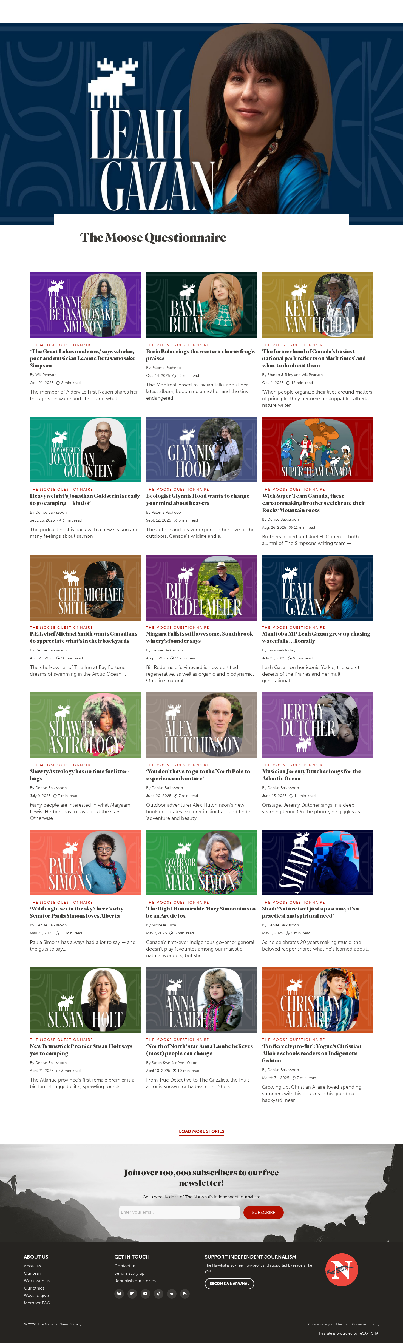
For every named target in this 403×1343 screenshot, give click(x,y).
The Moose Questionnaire (61, 345)
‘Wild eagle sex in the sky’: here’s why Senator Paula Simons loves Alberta (76, 912)
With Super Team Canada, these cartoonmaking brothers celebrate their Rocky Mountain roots (313, 502)
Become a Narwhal (229, 1283)
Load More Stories (201, 1131)
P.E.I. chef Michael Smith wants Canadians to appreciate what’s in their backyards (83, 637)
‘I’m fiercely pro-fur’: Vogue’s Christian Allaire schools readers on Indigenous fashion (311, 1053)
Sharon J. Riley (280, 374)
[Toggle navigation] (12, 11)
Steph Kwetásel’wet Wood (174, 1062)
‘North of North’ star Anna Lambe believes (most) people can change (199, 1050)
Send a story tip (129, 1273)
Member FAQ (37, 1302)
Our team (33, 1273)
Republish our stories (135, 1280)
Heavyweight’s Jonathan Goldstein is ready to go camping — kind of (85, 499)
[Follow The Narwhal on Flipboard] (133, 1294)
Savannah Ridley (282, 650)
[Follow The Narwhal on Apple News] (173, 1294)
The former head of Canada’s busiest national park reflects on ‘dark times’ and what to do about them (314, 358)
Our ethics (34, 1288)
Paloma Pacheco (166, 367)
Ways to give (36, 1295)
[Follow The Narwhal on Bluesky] (120, 1294)
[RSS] (186, 1294)
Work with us (37, 1280)
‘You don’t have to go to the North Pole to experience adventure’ (198, 775)
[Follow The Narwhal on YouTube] (147, 1294)
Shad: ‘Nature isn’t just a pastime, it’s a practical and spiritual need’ (310, 912)
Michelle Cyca (164, 925)
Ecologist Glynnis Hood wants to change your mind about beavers (197, 499)
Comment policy (365, 1324)
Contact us (125, 1265)
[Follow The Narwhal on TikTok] (160, 1294)
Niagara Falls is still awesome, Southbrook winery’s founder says (199, 637)
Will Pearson (45, 374)
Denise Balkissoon (51, 512)
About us (32, 1265)
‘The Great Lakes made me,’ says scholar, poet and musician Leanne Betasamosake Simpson (82, 358)
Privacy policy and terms (327, 1324)
